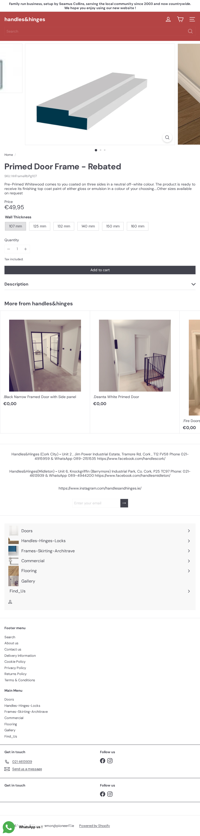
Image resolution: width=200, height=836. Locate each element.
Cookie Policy (15, 661)
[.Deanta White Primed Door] (135, 360)
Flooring (10, 724)
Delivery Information (20, 655)
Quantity (11, 240)
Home (8, 155)
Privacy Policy (15, 668)
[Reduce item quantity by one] (8, 249)
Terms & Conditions (19, 680)
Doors (9, 699)
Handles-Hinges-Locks (22, 705)
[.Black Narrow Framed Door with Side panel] (45, 360)
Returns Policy (15, 674)
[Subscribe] (124, 503)
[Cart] (180, 19)
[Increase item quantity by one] (25, 249)
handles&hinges (24, 19)
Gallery (9, 730)
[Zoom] (167, 137)
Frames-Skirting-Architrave (26, 711)
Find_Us (10, 736)
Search (9, 637)
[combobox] (100, 31)
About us (11, 643)
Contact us (12, 649)
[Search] (190, 31)
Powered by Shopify (94, 825)
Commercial (13, 718)
